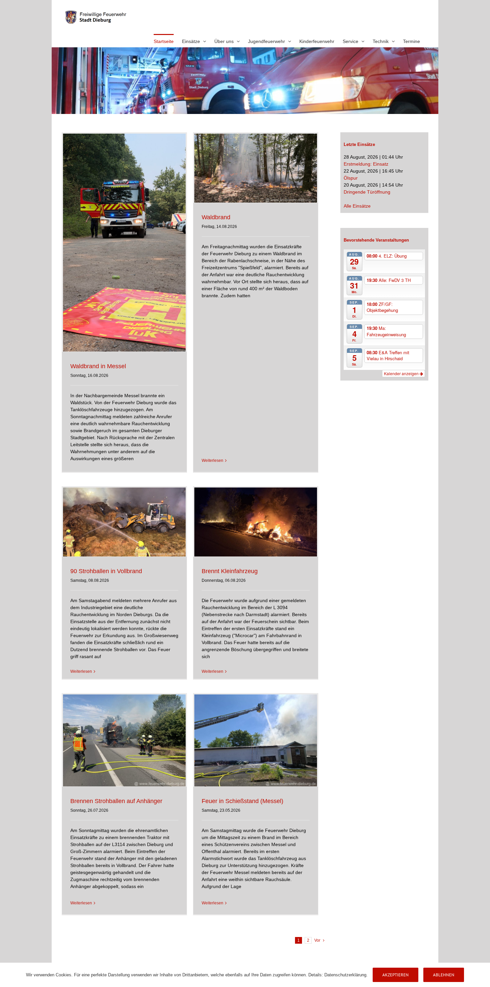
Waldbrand (216, 217)
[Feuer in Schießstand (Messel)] (255, 740)
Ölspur (351, 178)
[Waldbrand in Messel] (124, 243)
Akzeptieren (395, 975)
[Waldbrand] (255, 168)
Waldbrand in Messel (98, 366)
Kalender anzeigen (402, 373)
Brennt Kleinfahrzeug (230, 571)
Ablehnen (443, 975)
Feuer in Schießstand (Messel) (242, 801)
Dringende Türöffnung (367, 192)
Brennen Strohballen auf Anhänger (116, 801)
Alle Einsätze (357, 206)
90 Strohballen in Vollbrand (106, 571)
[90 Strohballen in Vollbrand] (124, 522)
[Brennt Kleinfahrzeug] (255, 522)
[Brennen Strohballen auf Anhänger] (124, 740)
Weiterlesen (212, 460)
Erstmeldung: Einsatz (366, 164)
